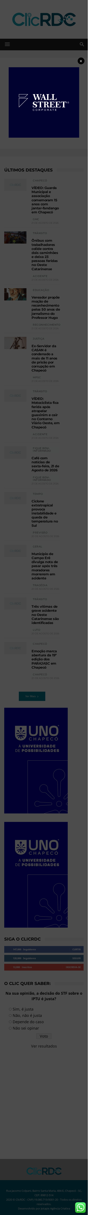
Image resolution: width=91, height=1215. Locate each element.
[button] (81, 61)
